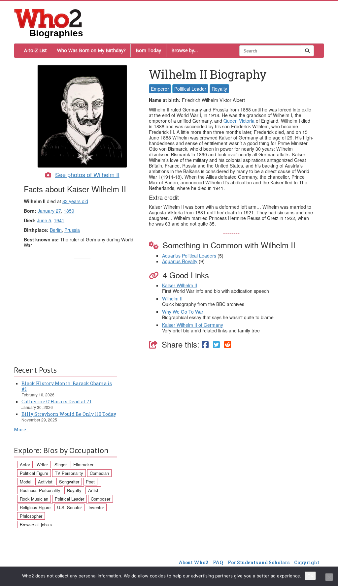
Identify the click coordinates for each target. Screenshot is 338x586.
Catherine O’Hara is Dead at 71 (56, 401)
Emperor (160, 88)
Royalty (219, 88)
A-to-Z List (35, 50)
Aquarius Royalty (179, 261)
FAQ (218, 562)
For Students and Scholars (258, 562)
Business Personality (40, 490)
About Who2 (193, 562)
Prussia (72, 230)
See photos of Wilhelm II (87, 174)
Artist (93, 490)
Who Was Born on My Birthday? (91, 50)
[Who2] (48, 18)
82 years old (75, 201)
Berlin (56, 230)
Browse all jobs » (36, 524)
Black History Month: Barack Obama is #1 (66, 386)
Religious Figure (35, 507)
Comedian (99, 473)
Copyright (306, 562)
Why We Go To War (182, 311)
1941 (59, 220)
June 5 (44, 220)
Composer (100, 499)
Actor (25, 464)
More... (21, 429)
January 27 (49, 210)
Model (25, 481)
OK (310, 575)
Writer (42, 464)
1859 (69, 210)
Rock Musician (34, 499)
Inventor (96, 507)
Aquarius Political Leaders (189, 255)
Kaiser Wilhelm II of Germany (192, 325)
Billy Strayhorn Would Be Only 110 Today (68, 414)
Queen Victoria (238, 120)
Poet (90, 481)
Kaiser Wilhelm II (179, 285)
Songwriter (69, 481)
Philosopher (31, 516)
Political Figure (34, 473)
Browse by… (184, 50)
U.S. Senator (69, 507)
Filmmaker (83, 464)
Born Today (148, 50)
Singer (60, 464)
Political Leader (190, 88)
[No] (329, 577)
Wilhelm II (172, 298)
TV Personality (69, 473)
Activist (45, 481)
